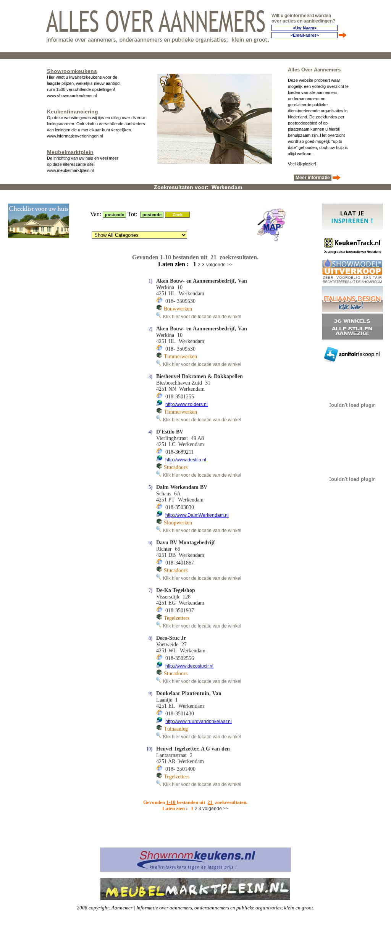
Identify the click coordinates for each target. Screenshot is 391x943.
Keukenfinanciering (72, 111)
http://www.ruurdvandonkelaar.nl (198, 721)
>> (230, 264)
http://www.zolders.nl (186, 404)
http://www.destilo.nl (185, 460)
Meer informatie (312, 177)
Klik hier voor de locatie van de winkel (201, 316)
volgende (216, 264)
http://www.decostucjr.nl (189, 666)
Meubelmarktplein (70, 152)
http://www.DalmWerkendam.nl (197, 515)
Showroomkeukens (72, 71)
